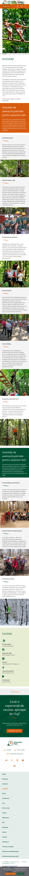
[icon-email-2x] (7, 754)
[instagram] (17, 760)
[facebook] (12, 760)
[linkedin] (14, 766)
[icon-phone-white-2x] (21, 6)
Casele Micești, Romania (21, 2)
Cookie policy (20, 873)
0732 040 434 (21, 750)
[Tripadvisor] (6, 760)
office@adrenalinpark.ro (16, 754)
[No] (27, 871)
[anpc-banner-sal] (9, 866)
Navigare (9, 750)
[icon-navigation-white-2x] (18, 6)
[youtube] (23, 760)
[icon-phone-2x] (15, 750)
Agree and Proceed (10, 873)
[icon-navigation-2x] (4, 750)
